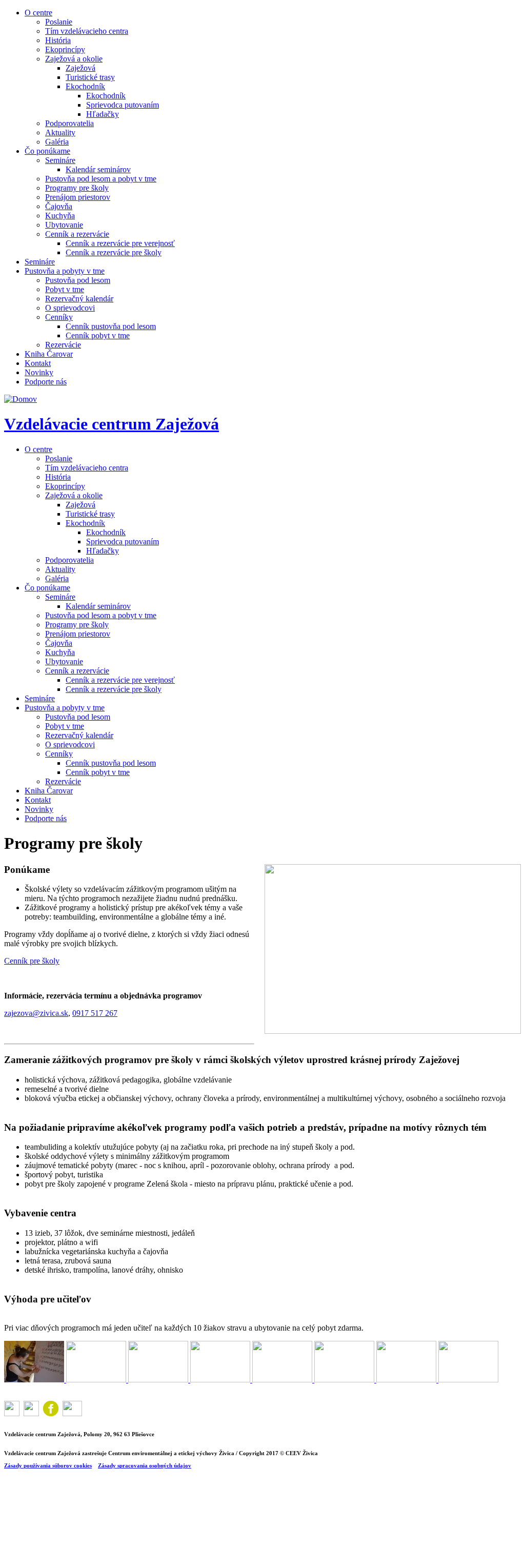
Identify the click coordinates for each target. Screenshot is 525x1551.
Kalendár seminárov (98, 169)
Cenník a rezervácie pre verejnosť (120, 243)
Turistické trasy (90, 77)
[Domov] (20, 399)
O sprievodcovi (70, 307)
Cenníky (59, 317)
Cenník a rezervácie (77, 234)
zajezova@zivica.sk (36, 1013)
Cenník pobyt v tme (98, 335)
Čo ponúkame (47, 151)
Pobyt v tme (64, 289)
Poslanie (58, 21)
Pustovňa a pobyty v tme (65, 271)
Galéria (57, 141)
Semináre (60, 160)
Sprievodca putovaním (122, 104)
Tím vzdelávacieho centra (86, 31)
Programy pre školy (77, 187)
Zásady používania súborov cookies (48, 1465)
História (58, 40)
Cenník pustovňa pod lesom (111, 326)
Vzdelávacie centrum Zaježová (111, 424)
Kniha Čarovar (49, 354)
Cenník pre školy (31, 960)
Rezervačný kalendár (79, 298)
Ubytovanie (64, 224)
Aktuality (60, 132)
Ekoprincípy (65, 49)
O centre (38, 12)
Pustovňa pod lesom (77, 280)
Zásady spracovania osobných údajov (144, 1465)
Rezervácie (63, 344)
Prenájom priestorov (77, 197)
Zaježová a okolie (74, 58)
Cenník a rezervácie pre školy (113, 252)
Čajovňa (58, 206)
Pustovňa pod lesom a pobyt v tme (100, 178)
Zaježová (80, 68)
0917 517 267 (94, 1013)
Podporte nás (46, 381)
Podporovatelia (69, 123)
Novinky (39, 372)
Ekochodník (85, 86)
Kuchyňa (60, 215)
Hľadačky (102, 114)
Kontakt (38, 363)
